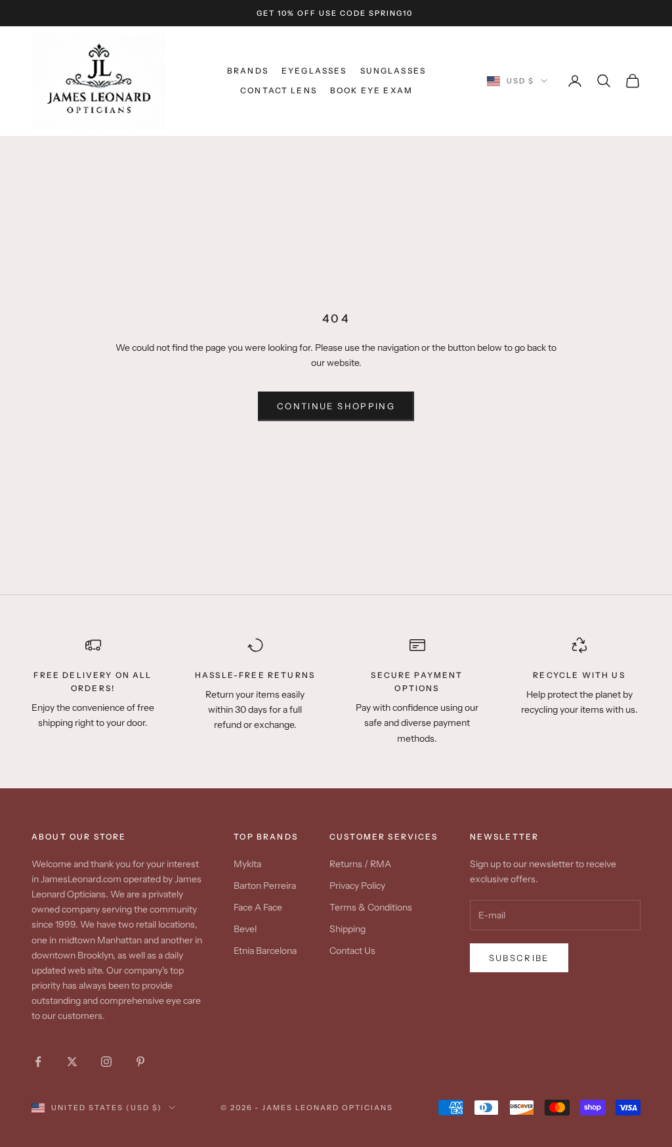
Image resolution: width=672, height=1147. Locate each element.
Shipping (347, 929)
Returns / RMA (360, 864)
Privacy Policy (357, 885)
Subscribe (519, 958)
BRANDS (247, 71)
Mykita (247, 864)
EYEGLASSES (314, 71)
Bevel (245, 929)
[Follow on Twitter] (72, 1061)
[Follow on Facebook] (38, 1061)
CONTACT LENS (278, 90)
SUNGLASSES (393, 71)
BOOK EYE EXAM (371, 90)
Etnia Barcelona (265, 950)
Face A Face (258, 907)
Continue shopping (336, 406)
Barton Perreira (265, 885)
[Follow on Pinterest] (140, 1061)
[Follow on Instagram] (106, 1061)
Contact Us (352, 950)
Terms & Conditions (370, 907)
